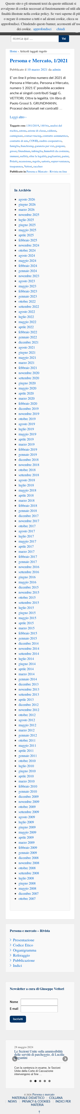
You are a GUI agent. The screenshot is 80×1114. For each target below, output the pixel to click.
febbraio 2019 (28, 449)
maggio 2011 (27, 745)
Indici (17, 965)
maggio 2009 (27, 832)
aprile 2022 (26, 327)
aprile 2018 (26, 495)
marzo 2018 (27, 500)
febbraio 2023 (28, 291)
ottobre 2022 (27, 301)
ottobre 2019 (27, 418)
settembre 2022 (29, 306)
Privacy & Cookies (36, 1101)
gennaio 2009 (28, 852)
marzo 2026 (27, 209)
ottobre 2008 (27, 868)
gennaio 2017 (28, 561)
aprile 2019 (26, 439)
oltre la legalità (38, 156)
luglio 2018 (26, 485)
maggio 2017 (27, 541)
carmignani (16, 136)
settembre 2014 (29, 653)
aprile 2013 (26, 699)
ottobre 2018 (27, 469)
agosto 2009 (27, 817)
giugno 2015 (27, 612)
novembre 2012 (29, 709)
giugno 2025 (27, 224)
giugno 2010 (27, 771)
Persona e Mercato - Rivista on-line (46, 171)
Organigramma (24, 950)
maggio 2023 (27, 286)
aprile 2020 (26, 393)
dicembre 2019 (29, 408)
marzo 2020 (27, 398)
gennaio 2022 (28, 337)
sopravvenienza (60, 161)
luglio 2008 (26, 878)
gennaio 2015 (28, 638)
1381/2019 (32, 125)
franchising (27, 146)
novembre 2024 (29, 245)
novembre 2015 (29, 592)
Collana (56, 1098)
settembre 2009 (29, 811)
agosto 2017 (27, 531)
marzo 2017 (27, 551)
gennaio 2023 (28, 296)
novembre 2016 (29, 566)
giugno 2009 (27, 827)
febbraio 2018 (28, 505)
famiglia (14, 146)
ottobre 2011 (27, 740)
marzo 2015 (27, 628)
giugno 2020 (27, 383)
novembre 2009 (29, 801)
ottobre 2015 (27, 597)
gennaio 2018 (28, 510)
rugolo (36, 161)
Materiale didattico (28, 1098)
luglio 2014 (26, 658)
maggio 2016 (27, 582)
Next (65, 1059)
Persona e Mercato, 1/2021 (39, 60)
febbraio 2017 (28, 556)
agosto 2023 (27, 281)
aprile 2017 (26, 546)
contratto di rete (19, 141)
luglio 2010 (26, 766)
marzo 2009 (27, 842)
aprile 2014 (26, 669)
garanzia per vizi (44, 146)
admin (56, 69)
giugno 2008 (27, 883)
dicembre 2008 (29, 857)
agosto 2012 (27, 720)
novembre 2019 (29, 413)
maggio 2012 (27, 725)
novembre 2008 (29, 862)
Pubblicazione (24, 960)
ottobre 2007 (27, 898)
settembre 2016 (29, 572)
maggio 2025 (27, 230)
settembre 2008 (29, 873)
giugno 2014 (27, 663)
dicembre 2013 (29, 684)
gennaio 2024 (28, 270)
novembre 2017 (29, 521)
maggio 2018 (27, 490)
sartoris (45, 161)
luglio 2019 (26, 429)
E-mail (14, 1008)
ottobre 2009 (27, 806)
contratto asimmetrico (55, 136)
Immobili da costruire (56, 151)
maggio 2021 (27, 357)
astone (22, 130)
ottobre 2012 (27, 714)
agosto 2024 (27, 255)
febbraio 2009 (28, 847)
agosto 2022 (27, 311)
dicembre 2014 (29, 643)
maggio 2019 (27, 434)
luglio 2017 (26, 536)
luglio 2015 (26, 607)
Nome (14, 1002)
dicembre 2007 (29, 893)
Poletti (13, 161)
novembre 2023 (29, 276)
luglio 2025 (26, 219)
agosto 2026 (27, 199)
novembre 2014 (29, 648)
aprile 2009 (26, 837)
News (12, 1101)
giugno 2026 (27, 204)
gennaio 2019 (28, 454)
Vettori (28, 166)
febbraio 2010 (28, 786)
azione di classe (37, 130)
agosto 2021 (27, 347)
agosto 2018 (27, 480)
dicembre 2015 (29, 587)
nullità (24, 156)
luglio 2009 (26, 822)
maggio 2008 (27, 888)
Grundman (24, 151)
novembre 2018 (29, 464)
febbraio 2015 (28, 633)
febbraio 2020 (28, 403)
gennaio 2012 (28, 735)
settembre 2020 (29, 378)
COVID (33, 141)
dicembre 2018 (29, 459)
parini (65, 156)
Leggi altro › (18, 117)
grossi (13, 151)
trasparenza (16, 166)
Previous (15, 1059)
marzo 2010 (27, 781)
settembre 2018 (29, 475)
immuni (14, 156)
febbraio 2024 (28, 265)
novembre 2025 (29, 214)
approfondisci (42, 29)
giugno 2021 (27, 352)
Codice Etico (23, 944)
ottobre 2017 (27, 526)
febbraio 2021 (28, 367)
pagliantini (54, 156)
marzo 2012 (27, 730)
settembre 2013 (29, 694)
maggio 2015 (27, 617)
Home (13, 51)
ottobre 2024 (27, 250)
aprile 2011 (26, 750)
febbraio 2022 (28, 332)
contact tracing (32, 136)
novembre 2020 (29, 372)
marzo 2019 (27, 444)
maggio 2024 (27, 260)
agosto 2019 (27, 424)
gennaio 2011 (28, 755)
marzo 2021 (27, 362)
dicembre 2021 (29, 342)
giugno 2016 (27, 577)
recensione (25, 161)
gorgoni (60, 146)
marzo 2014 (27, 674)
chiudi (61, 29)
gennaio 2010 (28, 791)
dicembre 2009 (29, 796)
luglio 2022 (26, 316)
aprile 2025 (26, 235)
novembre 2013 (29, 689)
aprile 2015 (26, 623)
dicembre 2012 (29, 704)
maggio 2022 (27, 321)
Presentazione (23, 939)
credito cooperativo (50, 141)
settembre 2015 (29, 602)
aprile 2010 (26, 776)
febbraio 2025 (28, 240)
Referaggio (21, 955)
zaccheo (38, 166)
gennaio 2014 (28, 679)
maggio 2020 (27, 388)
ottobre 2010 (27, 760)
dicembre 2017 (29, 515)
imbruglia (37, 151)
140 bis (44, 125)
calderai (51, 130)
